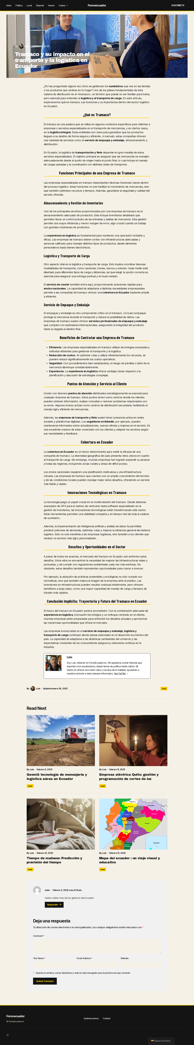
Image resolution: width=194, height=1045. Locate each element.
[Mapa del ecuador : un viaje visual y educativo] (133, 824)
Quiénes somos (91, 1018)
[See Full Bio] (127, 673)
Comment (38, 936)
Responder (52, 904)
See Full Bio (120, 673)
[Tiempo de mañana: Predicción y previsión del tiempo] (61, 824)
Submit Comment (45, 981)
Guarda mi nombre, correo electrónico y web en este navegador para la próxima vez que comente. (83, 973)
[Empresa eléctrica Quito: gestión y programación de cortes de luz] (133, 740)
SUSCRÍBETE (177, 5)
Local (164, 688)
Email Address (84, 958)
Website (125, 958)
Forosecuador (97, 5)
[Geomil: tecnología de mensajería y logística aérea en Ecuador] (61, 740)
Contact (106, 1018)
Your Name (39, 958)
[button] (156, 5)
